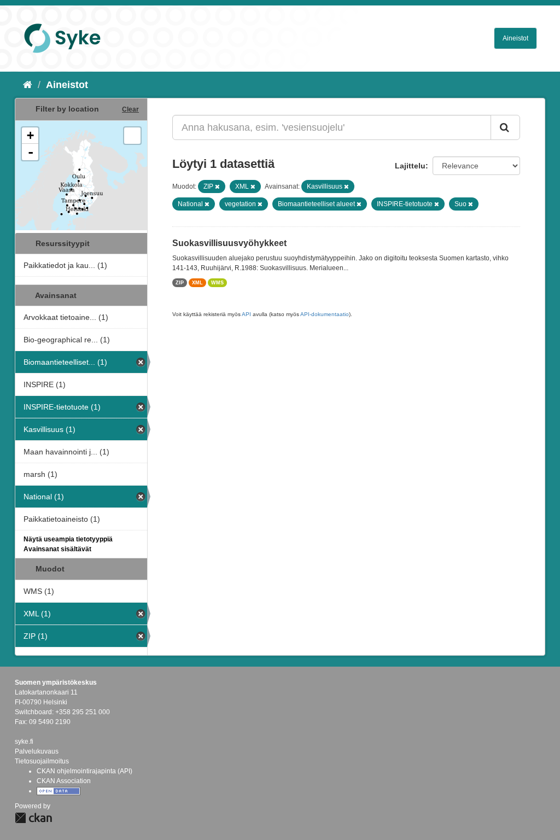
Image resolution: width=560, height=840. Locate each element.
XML (197, 282)
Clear (130, 109)
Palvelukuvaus (37, 751)
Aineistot (515, 38)
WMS (217, 282)
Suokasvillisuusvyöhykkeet (229, 243)
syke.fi (24, 741)
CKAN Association (64, 781)
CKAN (33, 818)
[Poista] (217, 186)
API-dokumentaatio (324, 314)
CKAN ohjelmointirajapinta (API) (84, 771)
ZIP (180, 282)
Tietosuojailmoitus (42, 761)
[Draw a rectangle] (132, 135)
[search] (505, 127)
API (246, 314)
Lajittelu (410, 165)
